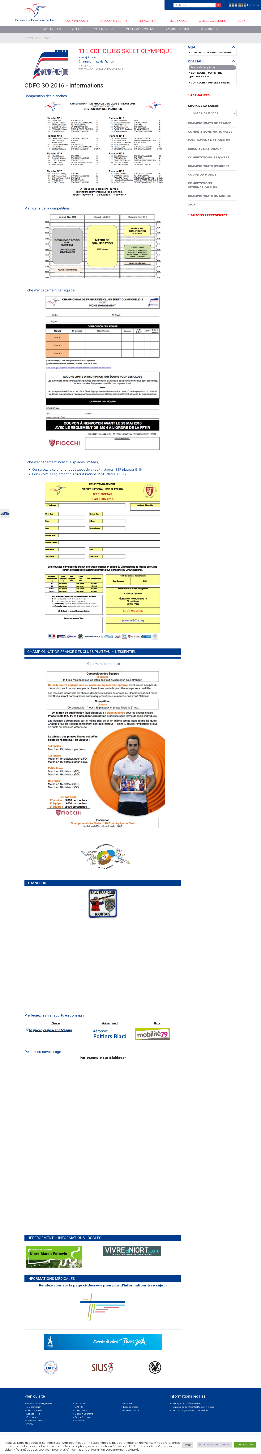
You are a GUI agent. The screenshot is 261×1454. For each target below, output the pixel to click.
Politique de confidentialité (186, 1403)
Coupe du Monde (202, 174)
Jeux (191, 204)
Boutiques (178, 20)
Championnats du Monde (209, 196)
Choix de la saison (204, 106)
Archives (128, 1403)
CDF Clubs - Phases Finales (210, 82)
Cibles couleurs (212, 20)
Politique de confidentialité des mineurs (193, 1406)
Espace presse (130, 1406)
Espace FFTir (148, 20)
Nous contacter (131, 1410)
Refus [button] (187, 1444)
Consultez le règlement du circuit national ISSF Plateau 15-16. (79, 474)
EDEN (241, 20)
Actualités (52, 29)
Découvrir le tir (113, 20)
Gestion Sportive (140, 29)
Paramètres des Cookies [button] (214, 1444)
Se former (209, 29)
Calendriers (104, 29)
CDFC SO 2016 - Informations (211, 52)
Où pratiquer (76, 20)
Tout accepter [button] (245, 1444)
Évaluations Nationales (209, 140)
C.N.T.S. (77, 29)
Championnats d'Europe (209, 166)
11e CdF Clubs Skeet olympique (126, 51)
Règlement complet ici (102, 664)
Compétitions (177, 29)
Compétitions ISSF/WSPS (208, 157)
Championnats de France (96, 61)
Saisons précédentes (208, 215)
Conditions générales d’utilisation (190, 1410)
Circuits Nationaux (204, 149)
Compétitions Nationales (210, 131)
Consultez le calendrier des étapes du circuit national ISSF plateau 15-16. (87, 469)
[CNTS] (5, 513)
